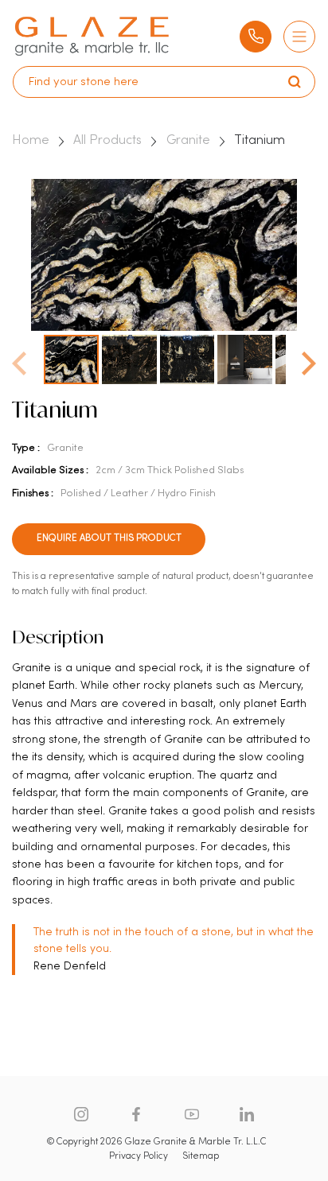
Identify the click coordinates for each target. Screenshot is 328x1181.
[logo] (91, 36)
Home (30, 140)
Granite (188, 140)
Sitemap (200, 1156)
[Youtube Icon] (192, 1114)
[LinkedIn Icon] (247, 1114)
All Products (107, 140)
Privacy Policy (138, 1156)
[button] (309, 359)
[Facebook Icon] (136, 1114)
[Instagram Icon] (81, 1114)
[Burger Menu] (299, 36)
